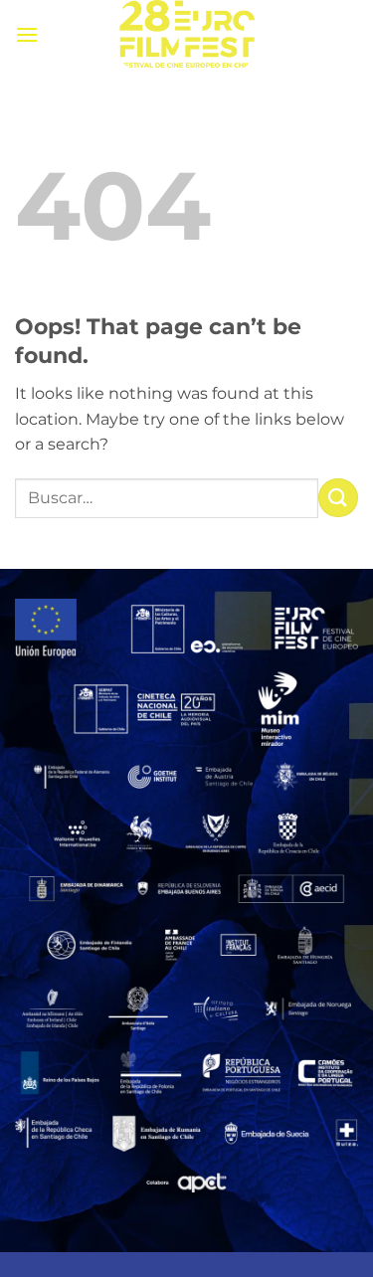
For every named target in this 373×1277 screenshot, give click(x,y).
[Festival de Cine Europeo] (187, 35)
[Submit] (338, 497)
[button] (27, 34)
